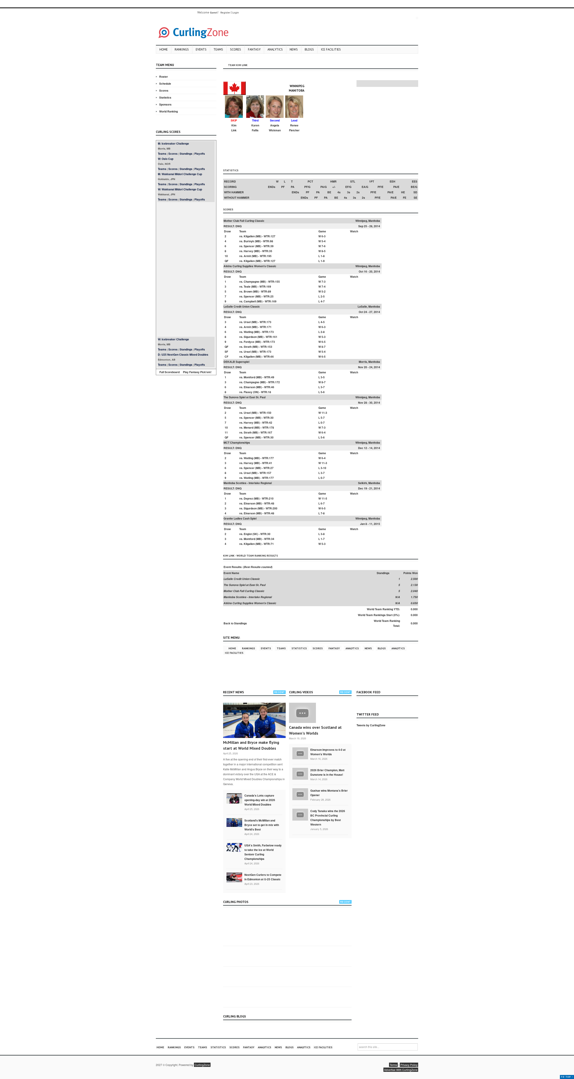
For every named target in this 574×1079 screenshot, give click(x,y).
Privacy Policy (408, 1065)
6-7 (323, 503)
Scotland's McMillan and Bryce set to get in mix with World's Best (261, 824)
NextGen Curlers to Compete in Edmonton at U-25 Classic (262, 877)
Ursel (247, 322)
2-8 (323, 332)
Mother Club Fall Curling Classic (244, 221)
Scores (235, 49)
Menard (248, 427)
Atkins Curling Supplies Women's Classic (250, 266)
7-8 (323, 513)
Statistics (165, 97)
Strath (248, 347)
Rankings (182, 49)
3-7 (323, 387)
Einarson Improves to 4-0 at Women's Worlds (328, 752)
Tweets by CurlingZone (371, 725)
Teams (218, 49)
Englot (248, 534)
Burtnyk (249, 241)
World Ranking (168, 111)
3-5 (323, 377)
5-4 (324, 241)
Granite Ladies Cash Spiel (240, 518)
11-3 (324, 413)
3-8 (323, 534)
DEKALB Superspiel (236, 362)
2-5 (323, 296)
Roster (163, 77)
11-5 (324, 498)
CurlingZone (202, 1065)
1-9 (323, 261)
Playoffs (199, 154)
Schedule (165, 83)
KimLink (234, 127)
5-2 (324, 291)
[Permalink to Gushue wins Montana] (300, 793)
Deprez (248, 498)
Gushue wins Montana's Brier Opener (329, 792)
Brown (248, 291)
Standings (186, 154)
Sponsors (165, 104)
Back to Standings (235, 623)
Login (235, 12)
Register (225, 12)
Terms (393, 1065)
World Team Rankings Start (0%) (378, 615)
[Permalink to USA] (234, 847)
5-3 (324, 337)
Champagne (251, 282)
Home (163, 49)
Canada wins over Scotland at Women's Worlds (315, 730)
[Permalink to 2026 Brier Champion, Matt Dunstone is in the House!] (300, 773)
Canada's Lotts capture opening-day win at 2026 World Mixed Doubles (259, 799)
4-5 (323, 322)
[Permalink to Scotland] (234, 822)
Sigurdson (250, 337)
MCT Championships (237, 442)
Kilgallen (249, 236)
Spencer (249, 246)
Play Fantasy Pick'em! (197, 372)
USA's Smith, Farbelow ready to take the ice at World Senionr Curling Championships (263, 852)
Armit (247, 256)
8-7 (324, 347)
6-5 (324, 342)
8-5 (324, 251)
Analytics (275, 49)
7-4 (324, 286)
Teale (247, 286)
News (294, 49)
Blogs (309, 49)
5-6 (323, 392)
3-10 (323, 468)
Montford (249, 377)
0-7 (323, 423)
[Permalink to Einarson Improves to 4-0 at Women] (300, 752)
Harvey (248, 251)
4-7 (323, 301)
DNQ (238, 226)
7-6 (324, 246)
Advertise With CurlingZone (400, 1070)
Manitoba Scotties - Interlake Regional (248, 483)
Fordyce (249, 342)
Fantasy (254, 49)
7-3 (324, 282)
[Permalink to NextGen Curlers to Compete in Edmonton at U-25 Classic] (234, 876)
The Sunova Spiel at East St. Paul (244, 397)
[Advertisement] (186, 269)
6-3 (324, 236)
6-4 (324, 432)
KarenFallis (255, 127)
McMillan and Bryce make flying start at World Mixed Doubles (251, 745)
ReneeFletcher (294, 127)
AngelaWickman (275, 127)
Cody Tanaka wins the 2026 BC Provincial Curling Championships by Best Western (327, 817)
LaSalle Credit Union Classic (242, 306)
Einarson (249, 387)
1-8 (323, 256)
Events (201, 49)
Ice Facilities (331, 49)
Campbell (250, 301)
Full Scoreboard (169, 372)
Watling (248, 332)
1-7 (323, 539)
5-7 (323, 418)
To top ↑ (567, 1076)
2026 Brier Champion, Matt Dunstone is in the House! (327, 772)
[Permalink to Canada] (234, 797)
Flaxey (248, 392)
